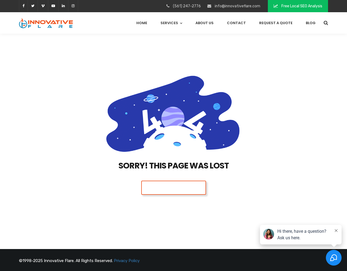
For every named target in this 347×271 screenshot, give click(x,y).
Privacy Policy (127, 260)
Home (141, 22)
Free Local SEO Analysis (301, 6)
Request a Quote (276, 22)
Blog (311, 22)
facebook (23, 6)
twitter (33, 6)
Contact (236, 22)
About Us (204, 22)
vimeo (43, 6)
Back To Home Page (173, 187)
